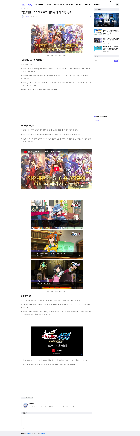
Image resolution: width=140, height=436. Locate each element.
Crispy (31, 403)
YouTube (37, 1)
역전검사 (87, 5)
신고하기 (98, 120)
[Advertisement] (56, 109)
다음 (23, 429)
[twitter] (113, 1)
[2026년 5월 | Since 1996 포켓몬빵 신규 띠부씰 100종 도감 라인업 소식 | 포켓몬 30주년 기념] (98, 48)
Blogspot (29, 433)
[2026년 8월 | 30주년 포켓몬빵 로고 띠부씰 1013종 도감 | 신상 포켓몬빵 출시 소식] (98, 32)
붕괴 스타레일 (39, 5)
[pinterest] (118, 1)
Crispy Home (24, 1)
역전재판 (78, 5)
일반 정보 (97, 5)
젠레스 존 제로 (58, 5)
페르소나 (69, 5)
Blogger (43, 433)
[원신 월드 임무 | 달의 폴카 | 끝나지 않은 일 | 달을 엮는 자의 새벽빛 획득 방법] (98, 40)
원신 (48, 5)
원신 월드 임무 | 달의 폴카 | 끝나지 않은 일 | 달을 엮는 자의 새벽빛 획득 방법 (111, 40)
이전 (90, 429)
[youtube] (115, 1)
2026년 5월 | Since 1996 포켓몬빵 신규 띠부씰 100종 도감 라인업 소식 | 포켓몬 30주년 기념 (110, 48)
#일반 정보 (26, 9)
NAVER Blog (31, 1)
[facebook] (110, 1)
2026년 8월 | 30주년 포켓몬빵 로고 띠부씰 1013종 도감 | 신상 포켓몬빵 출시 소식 (111, 31)
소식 (32, 397)
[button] (117, 4)
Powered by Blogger (101, 116)
